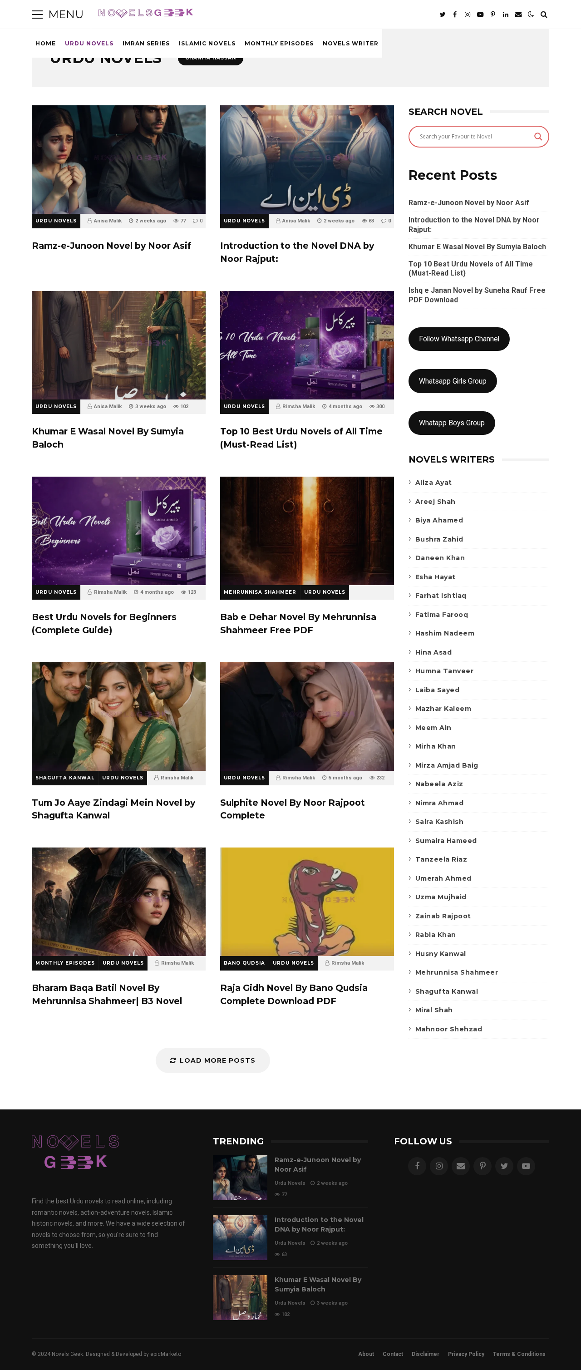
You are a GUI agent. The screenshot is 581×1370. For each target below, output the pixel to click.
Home (45, 43)
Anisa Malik (108, 221)
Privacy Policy (466, 1354)
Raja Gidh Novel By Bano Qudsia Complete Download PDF (307, 902)
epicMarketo (165, 1354)
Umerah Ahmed (443, 878)
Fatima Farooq (441, 615)
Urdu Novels (89, 43)
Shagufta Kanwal (64, 778)
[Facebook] (417, 1166)
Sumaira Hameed (446, 841)
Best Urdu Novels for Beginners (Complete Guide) (119, 531)
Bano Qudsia (244, 963)
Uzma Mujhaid (441, 897)
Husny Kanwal (440, 954)
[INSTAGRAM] (467, 14)
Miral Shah (434, 1010)
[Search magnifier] (538, 136)
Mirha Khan (435, 746)
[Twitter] (504, 1166)
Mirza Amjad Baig (446, 765)
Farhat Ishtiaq (441, 595)
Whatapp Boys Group (452, 423)
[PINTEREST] (492, 14)
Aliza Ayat (433, 482)
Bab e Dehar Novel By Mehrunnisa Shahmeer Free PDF (307, 531)
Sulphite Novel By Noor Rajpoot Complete (307, 716)
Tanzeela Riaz (441, 859)
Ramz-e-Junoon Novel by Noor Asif (119, 159)
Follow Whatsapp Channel (459, 339)
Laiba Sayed (437, 690)
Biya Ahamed (439, 520)
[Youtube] (526, 1166)
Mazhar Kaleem (443, 709)
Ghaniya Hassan (210, 58)
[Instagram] (439, 1166)
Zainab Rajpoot (443, 916)
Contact (393, 1354)
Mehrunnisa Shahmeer (260, 592)
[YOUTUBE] (480, 14)
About (366, 1354)
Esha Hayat (435, 577)
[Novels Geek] (145, 16)
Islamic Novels (207, 43)
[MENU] (37, 14)
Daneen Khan (440, 558)
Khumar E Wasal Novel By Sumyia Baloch (119, 345)
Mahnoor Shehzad (449, 1029)
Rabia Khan (435, 935)
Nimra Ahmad (439, 803)
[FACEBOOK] (454, 14)
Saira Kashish (439, 822)
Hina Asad (433, 652)
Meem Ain (433, 728)
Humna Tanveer (444, 671)
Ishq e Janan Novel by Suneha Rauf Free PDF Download (477, 295)
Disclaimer (425, 1354)
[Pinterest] (482, 1166)
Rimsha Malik (298, 406)
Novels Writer (351, 43)
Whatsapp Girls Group (453, 381)
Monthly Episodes (279, 43)
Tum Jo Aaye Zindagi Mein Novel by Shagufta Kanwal (119, 716)
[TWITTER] (442, 14)
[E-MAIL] (518, 14)
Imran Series (146, 43)
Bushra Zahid (439, 539)
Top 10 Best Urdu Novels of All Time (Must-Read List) (307, 345)
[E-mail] (461, 1166)
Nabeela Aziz (439, 784)
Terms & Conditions (519, 1354)
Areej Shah (435, 502)
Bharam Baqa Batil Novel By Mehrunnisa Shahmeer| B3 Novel (119, 902)
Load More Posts (218, 1060)
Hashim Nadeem (445, 633)
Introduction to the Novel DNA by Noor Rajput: (307, 159)
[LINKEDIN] (505, 14)
